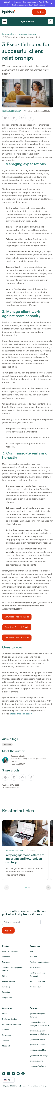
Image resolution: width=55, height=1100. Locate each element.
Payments (6, 962)
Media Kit (6, 1046)
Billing (4, 976)
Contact (5, 1040)
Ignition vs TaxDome (38, 1066)
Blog (31, 951)
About (4, 1014)
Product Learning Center (40, 962)
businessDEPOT (18, 764)
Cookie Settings (41, 1086)
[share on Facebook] (22, 118)
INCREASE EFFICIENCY (11, 111)
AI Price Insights (8, 981)
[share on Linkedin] (14, 118)
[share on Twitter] (5, 118)
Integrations (7, 997)
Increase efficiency (26, 34)
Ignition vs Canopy (37, 1039)
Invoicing (6, 987)
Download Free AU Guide (17, 616)
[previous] (6, 887)
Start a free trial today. (21, 713)
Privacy (23, 1086)
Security (31, 1086)
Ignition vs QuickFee (38, 1050)
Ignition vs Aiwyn (36, 1061)
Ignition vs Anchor (37, 1045)
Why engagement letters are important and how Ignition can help (24, 858)
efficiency (7, 744)
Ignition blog (27, 21)
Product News (35, 987)
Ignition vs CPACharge (39, 1055)
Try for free (39, 12)
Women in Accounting (11, 1024)
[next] (48, 887)
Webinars (33, 957)
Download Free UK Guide (17, 637)
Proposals (6, 957)
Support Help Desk (37, 981)
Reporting (6, 992)
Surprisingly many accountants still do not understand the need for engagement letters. (23, 871)
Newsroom (6, 1035)
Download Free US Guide (17, 627)
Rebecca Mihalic (43, 111)
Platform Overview (10, 951)
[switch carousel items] (26, 887)
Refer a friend (35, 967)
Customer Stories (9, 1019)
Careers (5, 1030)
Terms (17, 1086)
